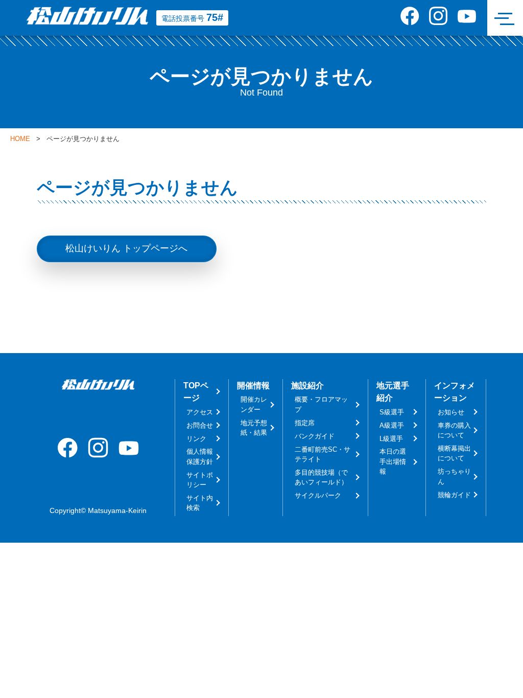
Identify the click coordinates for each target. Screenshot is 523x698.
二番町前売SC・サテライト (322, 454)
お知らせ (451, 412)
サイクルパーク (318, 495)
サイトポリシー (199, 479)
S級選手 (391, 412)
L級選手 (391, 439)
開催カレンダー (254, 404)
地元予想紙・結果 (254, 427)
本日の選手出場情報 (392, 461)
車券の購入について (454, 430)
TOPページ (195, 391)
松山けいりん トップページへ (126, 248)
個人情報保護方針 (199, 456)
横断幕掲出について (454, 453)
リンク (196, 439)
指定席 (305, 423)
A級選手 (391, 425)
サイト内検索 (199, 502)
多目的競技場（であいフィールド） (321, 477)
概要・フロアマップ (321, 404)
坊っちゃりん (454, 476)
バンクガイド (315, 436)
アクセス (199, 412)
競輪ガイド (454, 495)
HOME (20, 139)
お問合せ (199, 425)
